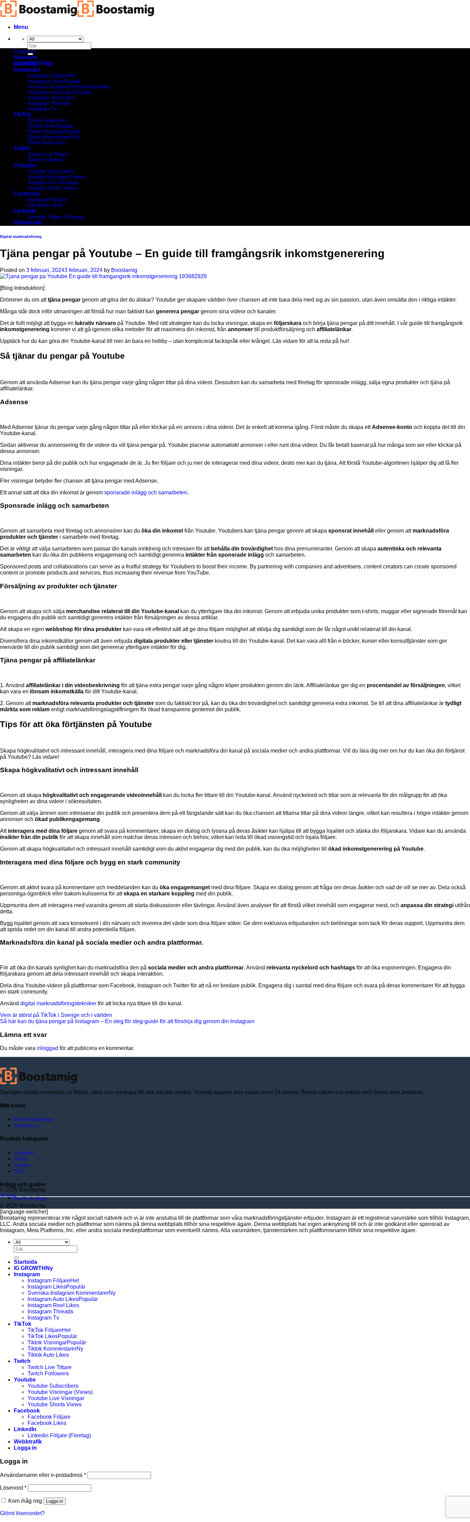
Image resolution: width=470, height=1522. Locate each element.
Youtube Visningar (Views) (57, 177)
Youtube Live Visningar (53, 182)
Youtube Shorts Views (52, 188)
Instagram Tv (42, 109)
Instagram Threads (49, 103)
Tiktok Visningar (45, 131)
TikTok (22, 114)
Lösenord (13, 1488)
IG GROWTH (30, 63)
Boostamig (124, 270)
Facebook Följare (47, 199)
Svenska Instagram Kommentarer (66, 87)
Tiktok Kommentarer (50, 137)
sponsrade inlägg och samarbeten (145, 492)
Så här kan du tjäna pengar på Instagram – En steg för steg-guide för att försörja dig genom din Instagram (127, 1021)
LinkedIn (25, 211)
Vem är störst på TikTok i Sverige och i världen (56, 1015)
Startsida (25, 57)
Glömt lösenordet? (22, 1513)
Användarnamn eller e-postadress (43, 1475)
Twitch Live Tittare (48, 154)
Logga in (54, 1501)
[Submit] (16, 1258)
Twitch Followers (46, 159)
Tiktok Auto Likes (47, 142)
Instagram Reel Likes (51, 98)
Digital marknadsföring (21, 236)
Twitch (22, 148)
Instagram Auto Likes (51, 92)
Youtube (25, 165)
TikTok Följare (43, 120)
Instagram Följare (47, 75)
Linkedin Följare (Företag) (56, 217)
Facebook (27, 194)
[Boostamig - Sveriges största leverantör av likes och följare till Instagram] (77, 15)
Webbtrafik (28, 222)
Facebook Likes (45, 205)
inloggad (47, 1048)
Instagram (27, 70)
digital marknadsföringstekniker (58, 1003)
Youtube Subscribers (51, 171)
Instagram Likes (46, 81)
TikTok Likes (41, 126)
